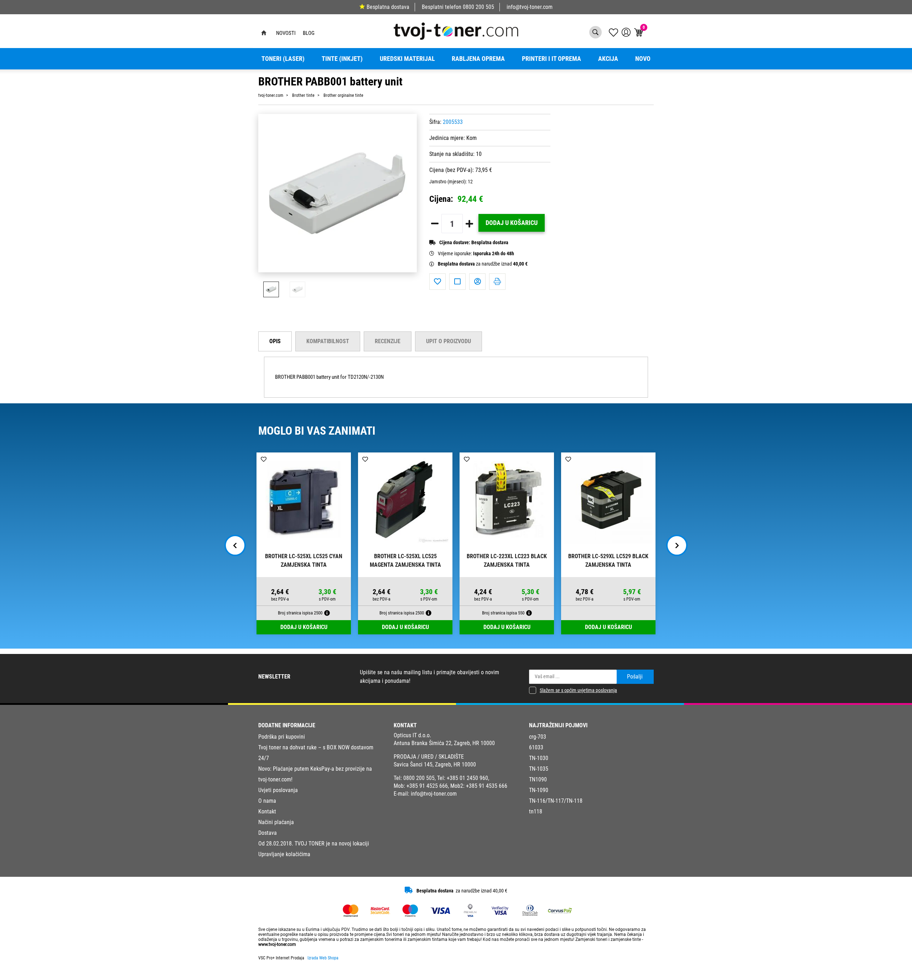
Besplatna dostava (388, 7)
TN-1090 (538, 790)
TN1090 (538, 779)
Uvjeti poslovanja (278, 790)
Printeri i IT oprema (551, 59)
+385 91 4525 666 (427, 785)
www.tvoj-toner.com (277, 944)
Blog (309, 33)
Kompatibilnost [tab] (327, 341)
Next (677, 545)
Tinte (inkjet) (342, 59)
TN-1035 (538, 768)
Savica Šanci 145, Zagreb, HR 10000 (435, 764)
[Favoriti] (437, 281)
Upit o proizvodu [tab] (448, 341)
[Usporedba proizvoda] (457, 281)
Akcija (608, 59)
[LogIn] (626, 32)
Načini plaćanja (276, 822)
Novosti (286, 33)
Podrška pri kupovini (281, 736)
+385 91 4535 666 (486, 785)
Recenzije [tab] (387, 341)
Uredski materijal (407, 59)
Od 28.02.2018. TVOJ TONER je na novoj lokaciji (313, 843)
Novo (643, 59)
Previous (235, 545)
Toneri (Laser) (283, 59)
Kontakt (267, 811)
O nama (267, 800)
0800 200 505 (478, 7)
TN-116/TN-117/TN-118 (555, 800)
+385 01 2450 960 (467, 778)
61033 (536, 747)
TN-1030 (538, 758)
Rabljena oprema (478, 59)
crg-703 (537, 736)
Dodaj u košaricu (512, 223)
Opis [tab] (275, 341)
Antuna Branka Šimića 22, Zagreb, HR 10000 (444, 743)
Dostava (267, 832)
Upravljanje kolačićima (284, 854)
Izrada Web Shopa (322, 957)
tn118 (535, 811)
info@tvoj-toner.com (530, 7)
